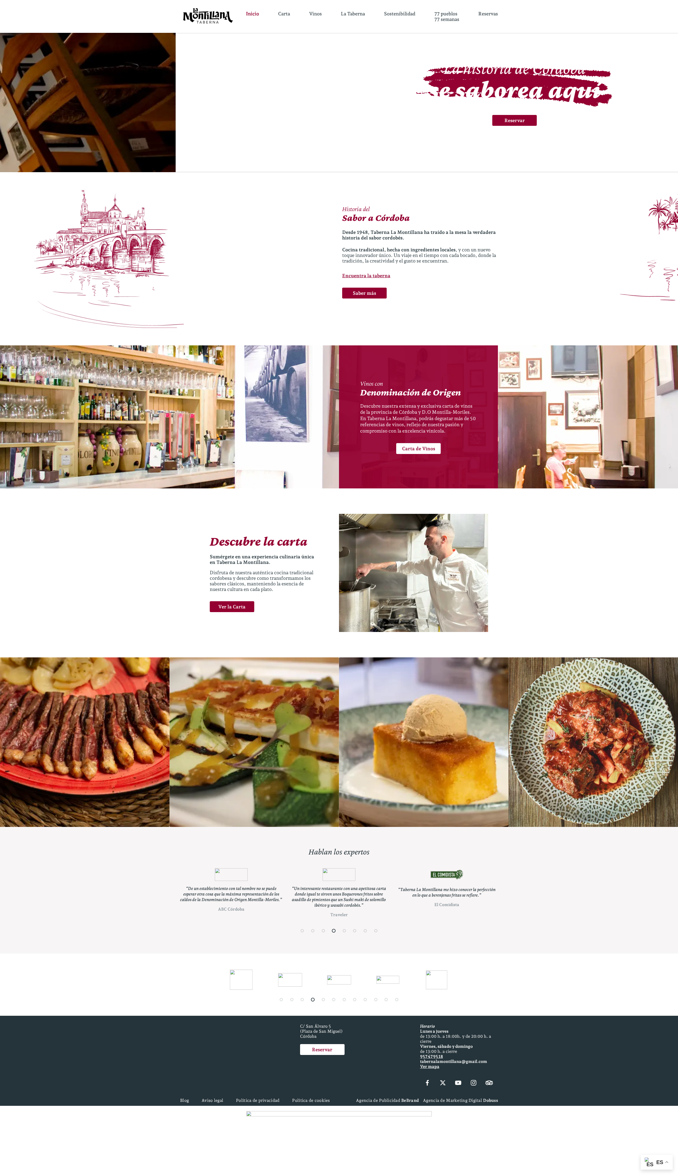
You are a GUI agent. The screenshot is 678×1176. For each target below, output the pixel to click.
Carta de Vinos (418, 448)
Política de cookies (311, 1100)
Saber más (364, 293)
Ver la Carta (232, 606)
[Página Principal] (208, 16)
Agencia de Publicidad (387, 1100)
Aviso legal (212, 1100)
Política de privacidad (257, 1100)
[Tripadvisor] (489, 1083)
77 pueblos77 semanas (446, 16)
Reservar (339, 120)
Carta (284, 13)
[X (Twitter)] (442, 1083)
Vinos (315, 13)
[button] (326, 156)
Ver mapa (429, 1066)
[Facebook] (427, 1083)
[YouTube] (458, 1083)
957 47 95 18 (431, 1056)
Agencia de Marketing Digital (460, 1100)
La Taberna (353, 13)
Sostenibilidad (399, 13)
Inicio (252, 13)
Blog (184, 1100)
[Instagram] (473, 1083)
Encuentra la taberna (366, 275)
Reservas (488, 13)
